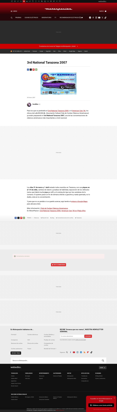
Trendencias (84, 376)
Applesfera (13, 381)
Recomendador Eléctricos (69, 17)
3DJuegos (27, 376)
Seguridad (48, 51)
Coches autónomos (16, 348)
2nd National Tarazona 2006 (58, 111)
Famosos (34, 51)
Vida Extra (27, 378)
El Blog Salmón (99, 376)
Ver (59, 264)
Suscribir (88, 336)
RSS (84, 352)
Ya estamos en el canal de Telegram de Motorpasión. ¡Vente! (57, 46)
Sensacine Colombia (44, 399)
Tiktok (105, 18)
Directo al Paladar (57, 376)
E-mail (36, 70)
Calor (54, 51)
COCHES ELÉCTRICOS (31, 17)
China (59, 51)
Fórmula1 (13, 334)
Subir (101, 367)
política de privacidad (81, 339)
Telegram (90, 18)
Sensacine (41, 376)
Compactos (14, 340)
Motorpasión (58, 8)
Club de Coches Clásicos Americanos (54, 208)
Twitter (102, 18)
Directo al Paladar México (57, 397)
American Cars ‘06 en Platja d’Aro (73, 211)
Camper (41, 51)
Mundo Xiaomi (14, 386)
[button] (36, 104)
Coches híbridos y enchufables (49, 335)
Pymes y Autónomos (100, 378)
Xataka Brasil (14, 399)
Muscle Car (45, 218)
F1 (55, 17)
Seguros (80, 51)
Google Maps (72, 51)
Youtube (99, 18)
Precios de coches (32, 343)
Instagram (96, 18)
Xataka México (14, 397)
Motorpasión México (72, 397)
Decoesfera (84, 378)
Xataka (12, 376)
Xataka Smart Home (16, 383)
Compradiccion (85, 381)
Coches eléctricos (32, 334)
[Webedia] (16, 367)
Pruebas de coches (49, 340)
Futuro (29, 348)
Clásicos (36, 218)
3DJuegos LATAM (29, 397)
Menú (15, 11)
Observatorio (46, 17)
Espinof (41, 378)
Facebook (93, 18)
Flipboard (33, 70)
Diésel (64, 51)
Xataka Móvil (14, 378)
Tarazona (79, 218)
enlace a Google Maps (79, 201)
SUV (28, 340)
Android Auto (27, 51)
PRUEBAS (18, 17)
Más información (60, 410)
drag (53, 218)
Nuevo (101, 11)
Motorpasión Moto (71, 378)
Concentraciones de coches (65, 218)
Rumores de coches (16, 343)
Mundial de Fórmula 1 (50, 348)
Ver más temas (15, 353)
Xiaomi (86, 51)
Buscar (102, 360)
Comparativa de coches (48, 344)
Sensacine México (43, 397)
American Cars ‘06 (78, 111)
